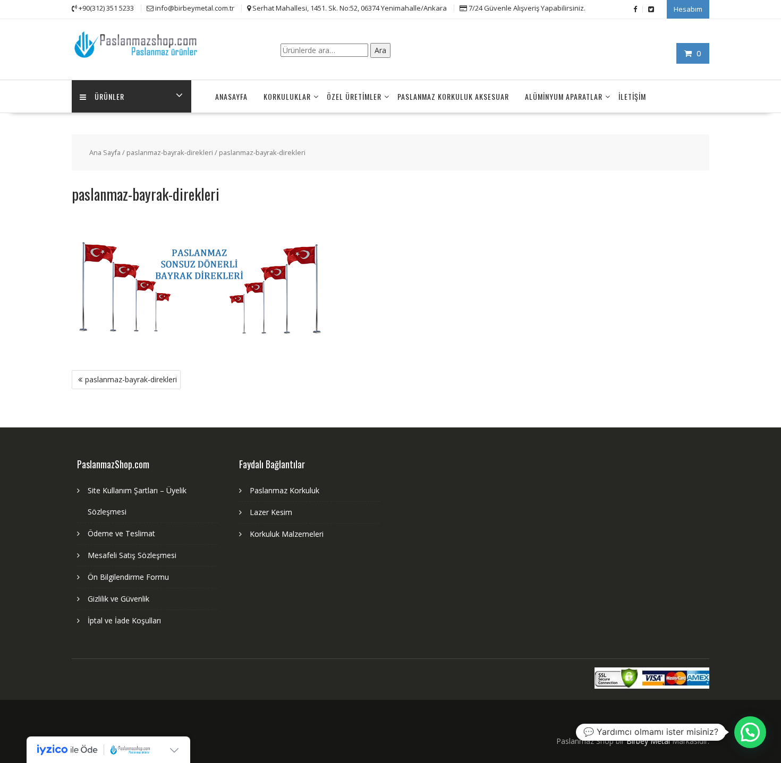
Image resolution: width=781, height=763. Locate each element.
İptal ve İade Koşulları (124, 620)
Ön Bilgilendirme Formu (128, 577)
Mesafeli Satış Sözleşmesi (132, 555)
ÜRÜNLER (109, 96)
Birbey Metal (648, 741)
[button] (750, 732)
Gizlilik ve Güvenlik (118, 599)
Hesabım (688, 9)
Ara (380, 50)
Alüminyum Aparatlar (563, 96)
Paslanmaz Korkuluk (284, 490)
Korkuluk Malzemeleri (287, 534)
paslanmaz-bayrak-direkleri (169, 152)
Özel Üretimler (354, 96)
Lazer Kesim (271, 512)
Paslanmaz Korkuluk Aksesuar (453, 96)
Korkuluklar (287, 96)
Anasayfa (231, 96)
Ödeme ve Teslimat (121, 533)
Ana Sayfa (105, 152)
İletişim (632, 96)
